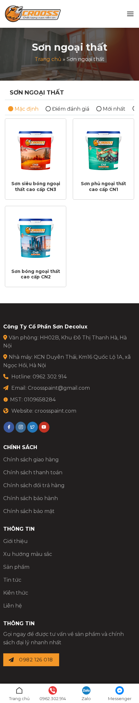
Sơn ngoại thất (37, 92)
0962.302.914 (52, 698)
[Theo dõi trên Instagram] (21, 427)
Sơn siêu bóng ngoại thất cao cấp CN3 (35, 186)
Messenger (120, 698)
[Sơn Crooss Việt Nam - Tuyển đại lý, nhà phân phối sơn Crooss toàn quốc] (33, 14)
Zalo (86, 698)
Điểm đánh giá (70, 109)
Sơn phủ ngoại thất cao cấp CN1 (103, 186)
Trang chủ (48, 59)
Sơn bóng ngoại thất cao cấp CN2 (35, 274)
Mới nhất (113, 109)
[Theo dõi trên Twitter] (32, 427)
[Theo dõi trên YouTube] (44, 427)
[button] (130, 14)
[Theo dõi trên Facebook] (9, 427)
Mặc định (25, 109)
